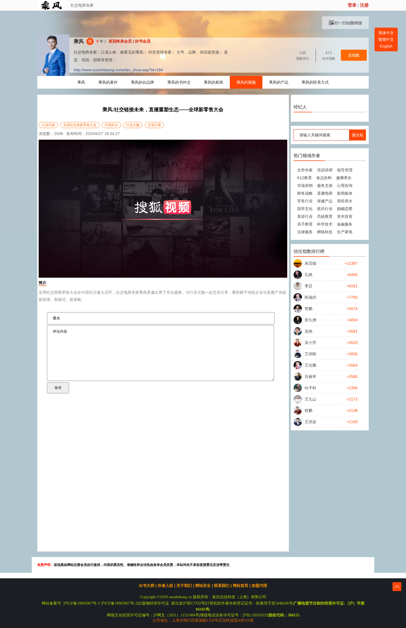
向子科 (310, 388)
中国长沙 (111, 125)
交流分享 (154, 125)
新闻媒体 (344, 193)
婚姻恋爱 (344, 208)
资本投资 (344, 216)
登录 (352, 5)
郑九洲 (310, 320)
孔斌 (308, 274)
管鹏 (308, 308)
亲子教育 (305, 224)
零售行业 (305, 201)
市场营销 (305, 185)
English (386, 46)
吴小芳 (310, 342)
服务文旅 (325, 185)
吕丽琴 (310, 376)
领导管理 (344, 170)
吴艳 (308, 331)
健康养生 (344, 178)
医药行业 (325, 208)
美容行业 (305, 216)
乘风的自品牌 (142, 82)
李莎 (308, 286)
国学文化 (305, 208)
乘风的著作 (108, 82)
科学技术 (325, 224)
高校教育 (325, 216)
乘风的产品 (278, 82)
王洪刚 (310, 354)
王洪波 (310, 422)
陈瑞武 (310, 297)
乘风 (79, 41)
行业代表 (48, 125)
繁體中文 (386, 39)
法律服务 (305, 232)
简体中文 (386, 33)
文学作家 (305, 170)
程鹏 (308, 410)
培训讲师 (325, 170)
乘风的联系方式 (315, 82)
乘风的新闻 (213, 82)
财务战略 (305, 193)
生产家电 (344, 232)
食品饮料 (324, 178)
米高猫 (310, 263)
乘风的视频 (246, 82)
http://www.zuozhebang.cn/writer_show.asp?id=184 (118, 70)
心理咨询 (344, 185)
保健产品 (325, 201)
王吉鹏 (310, 365)
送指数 (354, 55)
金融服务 (344, 224)
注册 (364, 5)
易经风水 (344, 201)
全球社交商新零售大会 (79, 125)
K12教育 (304, 178)
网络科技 (325, 232)
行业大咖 (132, 125)
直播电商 (325, 193)
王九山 (310, 399)
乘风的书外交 (179, 82)
